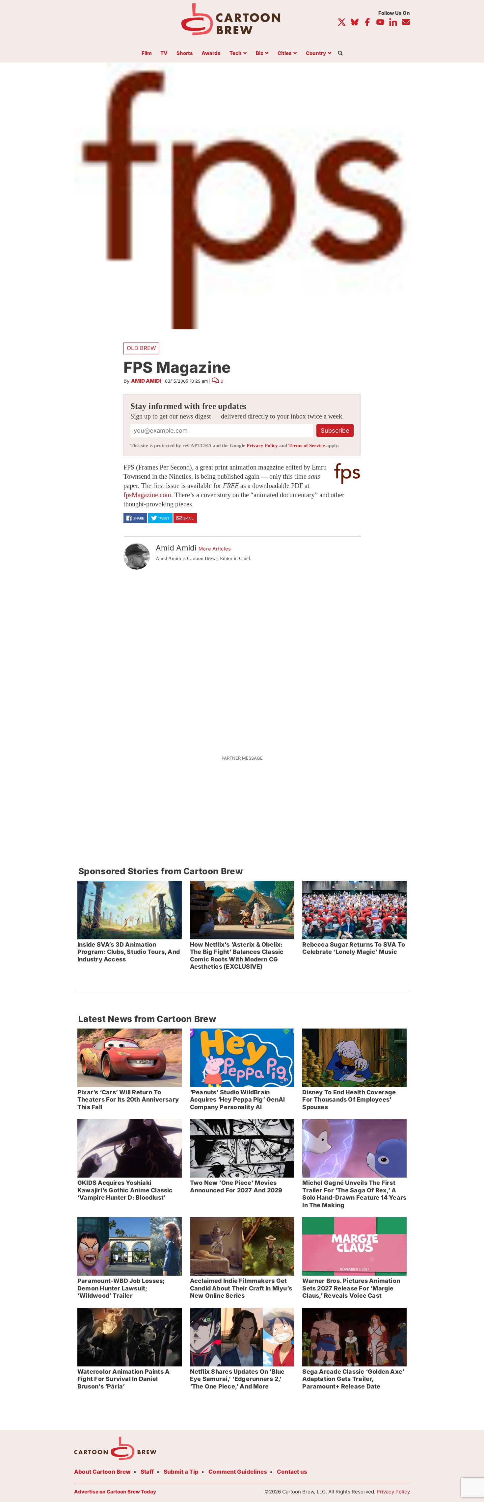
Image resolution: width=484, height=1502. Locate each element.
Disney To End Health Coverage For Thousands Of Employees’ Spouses (349, 1099)
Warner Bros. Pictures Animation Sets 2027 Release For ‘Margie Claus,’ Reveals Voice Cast (351, 1288)
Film (147, 53)
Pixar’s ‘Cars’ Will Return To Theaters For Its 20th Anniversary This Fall (128, 1099)
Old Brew (141, 348)
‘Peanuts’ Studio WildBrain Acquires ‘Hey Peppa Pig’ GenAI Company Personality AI (237, 1099)
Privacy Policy (262, 445)
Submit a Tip (181, 1471)
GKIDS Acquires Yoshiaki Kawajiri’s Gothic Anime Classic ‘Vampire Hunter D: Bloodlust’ (125, 1190)
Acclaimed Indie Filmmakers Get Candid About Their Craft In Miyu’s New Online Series (241, 1288)
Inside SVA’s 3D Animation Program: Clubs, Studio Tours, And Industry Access (128, 952)
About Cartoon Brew (102, 1471)
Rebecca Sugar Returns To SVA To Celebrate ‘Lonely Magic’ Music (353, 948)
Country (316, 53)
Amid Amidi (146, 381)
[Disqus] (242, 658)
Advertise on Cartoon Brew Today (115, 1492)
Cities (285, 53)
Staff (147, 1471)
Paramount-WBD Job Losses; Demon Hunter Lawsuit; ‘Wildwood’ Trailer (121, 1288)
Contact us (292, 1471)
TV (164, 53)
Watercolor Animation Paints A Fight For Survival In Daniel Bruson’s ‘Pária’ (123, 1379)
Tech (235, 53)
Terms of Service (306, 445)
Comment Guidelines (237, 1471)
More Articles (215, 549)
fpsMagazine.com (147, 494)
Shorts (184, 53)
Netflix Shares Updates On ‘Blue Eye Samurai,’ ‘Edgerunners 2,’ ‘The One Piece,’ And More (237, 1379)
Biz (259, 53)
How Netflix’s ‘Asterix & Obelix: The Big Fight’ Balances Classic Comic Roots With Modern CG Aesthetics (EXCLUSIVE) (237, 955)
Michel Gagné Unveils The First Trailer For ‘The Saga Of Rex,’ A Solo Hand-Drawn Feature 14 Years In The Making (354, 1194)
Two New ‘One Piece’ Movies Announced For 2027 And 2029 (236, 1186)
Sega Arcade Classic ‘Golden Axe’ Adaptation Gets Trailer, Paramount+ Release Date (353, 1379)
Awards (211, 53)
